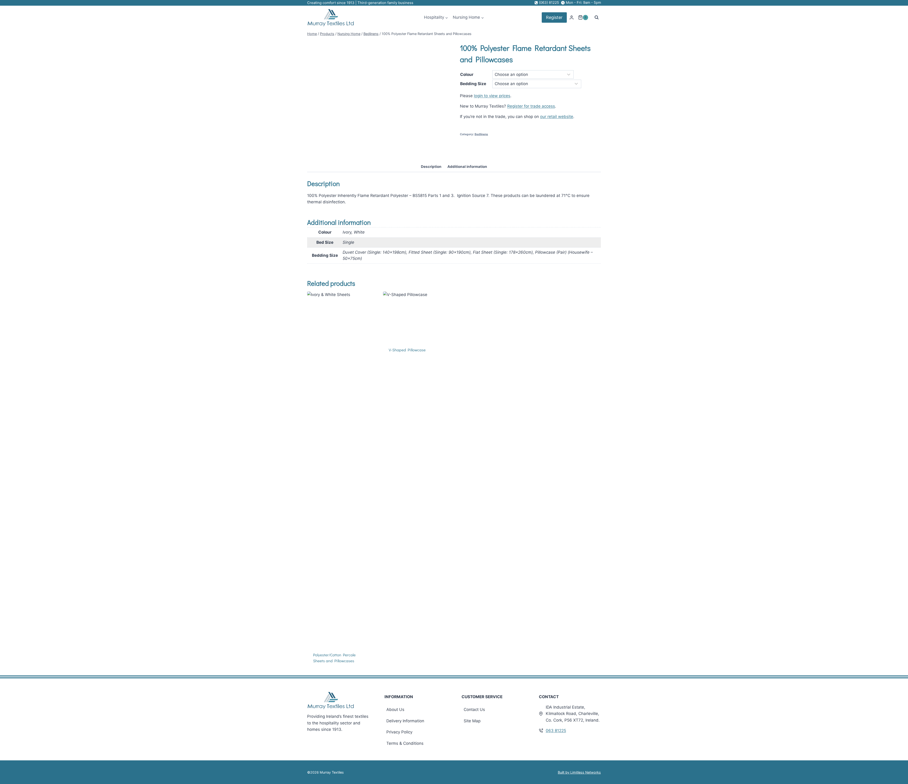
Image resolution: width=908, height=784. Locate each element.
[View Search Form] (596, 17)
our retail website (556, 116)
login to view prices (492, 95)
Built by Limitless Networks (579, 772)
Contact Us (474, 709)
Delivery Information (405, 721)
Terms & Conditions (404, 743)
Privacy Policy (399, 732)
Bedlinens (481, 134)
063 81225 (556, 730)
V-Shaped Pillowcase (407, 350)
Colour (466, 74)
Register (554, 17)
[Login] (571, 17)
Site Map (472, 721)
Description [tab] (431, 166)
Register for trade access (531, 106)
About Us (395, 709)
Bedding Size (473, 83)
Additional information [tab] (467, 166)
